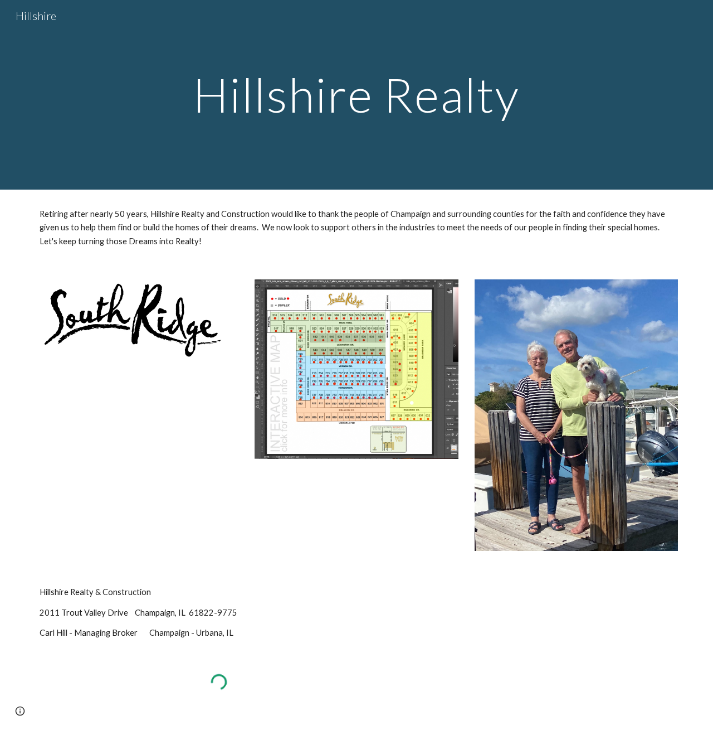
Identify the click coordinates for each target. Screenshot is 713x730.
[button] (20, 711)
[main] (356, 94)
